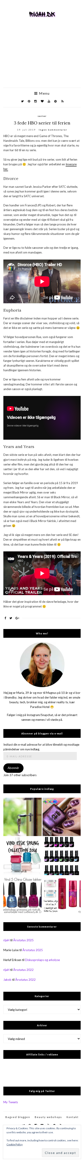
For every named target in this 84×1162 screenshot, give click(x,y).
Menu (44, 93)
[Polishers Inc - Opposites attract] (62, 817)
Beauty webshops (48, 1117)
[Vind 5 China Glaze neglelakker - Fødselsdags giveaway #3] (22, 895)
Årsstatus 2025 (23, 940)
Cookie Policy (14, 1144)
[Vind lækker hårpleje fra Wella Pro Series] (62, 895)
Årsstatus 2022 (23, 970)
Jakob (7, 979)
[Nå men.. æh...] (22, 817)
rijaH (6, 940)
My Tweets (10, 1102)
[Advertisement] (42, 59)
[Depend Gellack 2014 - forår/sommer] (62, 856)
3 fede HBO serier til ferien (42, 123)
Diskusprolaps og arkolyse (42, 960)
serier (42, 116)
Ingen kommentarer (53, 129)
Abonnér (13, 768)
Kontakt (73, 1117)
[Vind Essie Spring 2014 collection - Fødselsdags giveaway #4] (22, 856)
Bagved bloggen (17, 1117)
